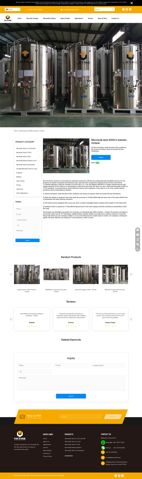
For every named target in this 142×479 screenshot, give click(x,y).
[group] (27, 277)
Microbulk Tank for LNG (23, 156)
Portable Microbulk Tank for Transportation (27, 169)
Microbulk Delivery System (73, 447)
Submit (27, 240)
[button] (11, 274)
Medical (18, 177)
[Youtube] (130, 9)
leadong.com (54, 475)
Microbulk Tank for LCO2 (23, 152)
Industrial (19, 173)
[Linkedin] (126, 9)
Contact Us (46, 453)
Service (45, 447)
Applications (47, 444)
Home (16, 131)
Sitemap (61, 475)
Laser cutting (20, 181)
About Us (46, 441)
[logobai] (20, 435)
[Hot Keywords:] (113, 9)
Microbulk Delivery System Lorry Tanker (27, 161)
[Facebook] (123, 9)
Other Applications (22, 193)
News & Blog (47, 450)
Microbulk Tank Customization (25, 164)
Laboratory (19, 189)
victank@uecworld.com (71, 10)
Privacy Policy (47, 456)
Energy (18, 185)
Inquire (101, 157)
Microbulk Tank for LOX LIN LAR (25, 148)
